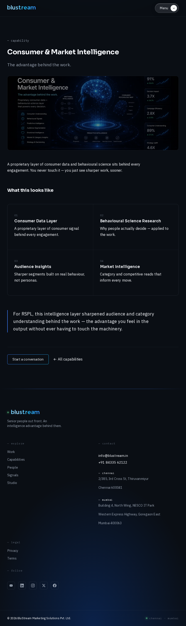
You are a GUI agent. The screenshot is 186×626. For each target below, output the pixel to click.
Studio (12, 483)
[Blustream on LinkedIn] (22, 585)
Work (11, 452)
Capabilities (16, 459)
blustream (21, 8)
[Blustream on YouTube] (11, 585)
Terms (12, 558)
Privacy (12, 550)
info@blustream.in (113, 455)
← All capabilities (68, 359)
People (12, 467)
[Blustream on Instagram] (33, 585)
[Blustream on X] (44, 585)
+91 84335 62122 (112, 462)
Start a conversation (28, 359)
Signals (12, 475)
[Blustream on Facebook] (55, 585)
